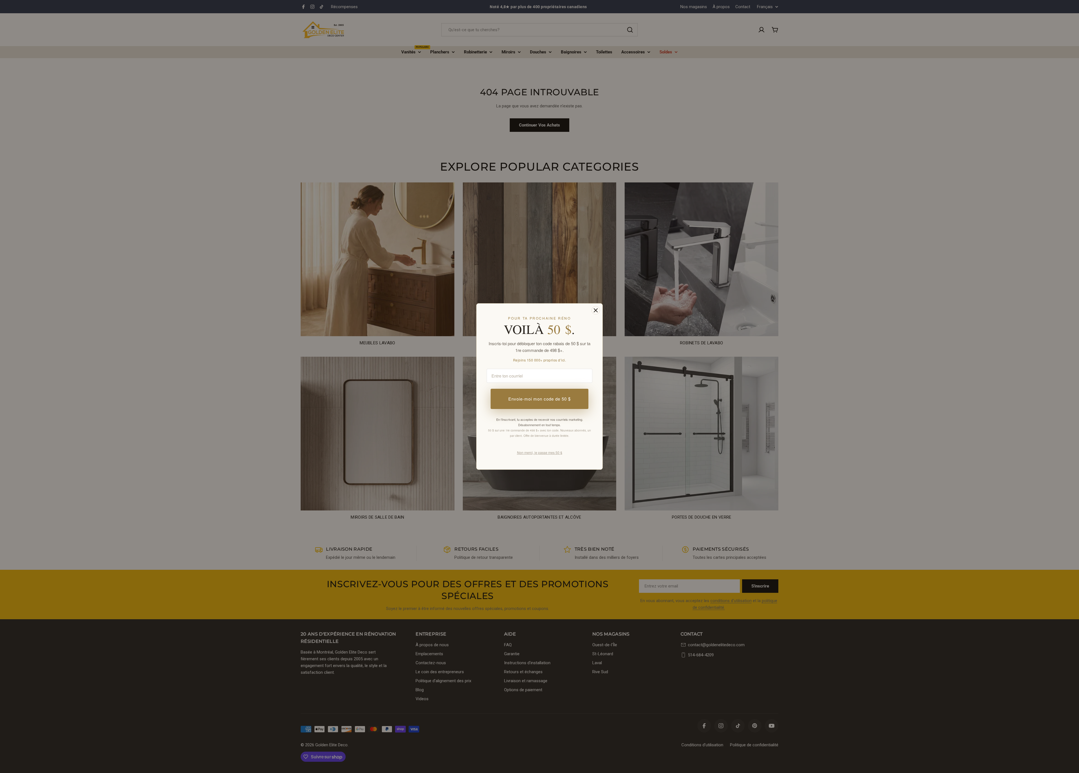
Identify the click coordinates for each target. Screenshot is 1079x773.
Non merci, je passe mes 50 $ (539, 452)
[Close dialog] (595, 310)
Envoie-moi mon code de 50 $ (539, 399)
